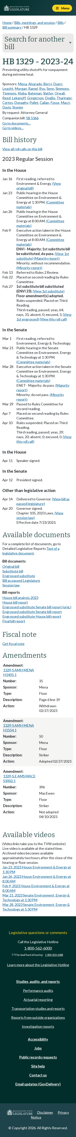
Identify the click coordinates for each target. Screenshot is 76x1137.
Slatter (48, 93)
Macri (65, 102)
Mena (22, 84)
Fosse (54, 102)
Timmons (9, 93)
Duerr (57, 84)
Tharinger (64, 98)
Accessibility (38, 1039)
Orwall (60, 93)
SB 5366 (32, 118)
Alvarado (35, 84)
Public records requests (38, 1057)
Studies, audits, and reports (38, 981)
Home (7, 22)
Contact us (38, 1075)
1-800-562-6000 (38, 948)
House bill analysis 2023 (20, 598)
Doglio (50, 98)
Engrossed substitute (18, 576)
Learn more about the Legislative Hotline (38, 965)
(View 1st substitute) (49, 291)
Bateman (35, 93)
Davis (6, 107)
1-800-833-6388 (54, 955)
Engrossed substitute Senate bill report (32, 612)
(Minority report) (29, 268)
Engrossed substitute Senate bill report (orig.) (36, 607)
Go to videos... (13, 128)
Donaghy (21, 102)
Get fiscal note (13, 644)
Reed (6, 98)
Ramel (33, 88)
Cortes (7, 102)
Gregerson (35, 98)
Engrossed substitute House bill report (31, 616)
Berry (47, 84)
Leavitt (7, 88)
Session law (11, 585)
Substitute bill (12, 571)
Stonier (17, 107)
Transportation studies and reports (38, 1008)
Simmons (62, 88)
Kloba (22, 93)
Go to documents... (16, 123)
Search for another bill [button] (38, 43)
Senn (50, 88)
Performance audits (38, 990)
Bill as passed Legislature (21, 580)
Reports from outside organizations (38, 1017)
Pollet (33, 102)
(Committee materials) (33, 362)
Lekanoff (19, 98)
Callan (44, 102)
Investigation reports (38, 1026)
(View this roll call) (53, 319)
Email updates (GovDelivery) (38, 1084)
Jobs (38, 1048)
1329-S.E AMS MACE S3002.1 (19, 778)
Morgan (21, 88)
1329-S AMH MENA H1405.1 (18, 672)
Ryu (42, 88)
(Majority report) (47, 258)
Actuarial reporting (38, 999)
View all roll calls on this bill (22, 149)
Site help (38, 1066)
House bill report (15, 602)
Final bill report (13, 621)
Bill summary (11, 27)
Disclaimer (45, 1112)
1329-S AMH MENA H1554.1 (18, 727)
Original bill (10, 566)
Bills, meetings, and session (34, 22)
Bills (60, 22)
